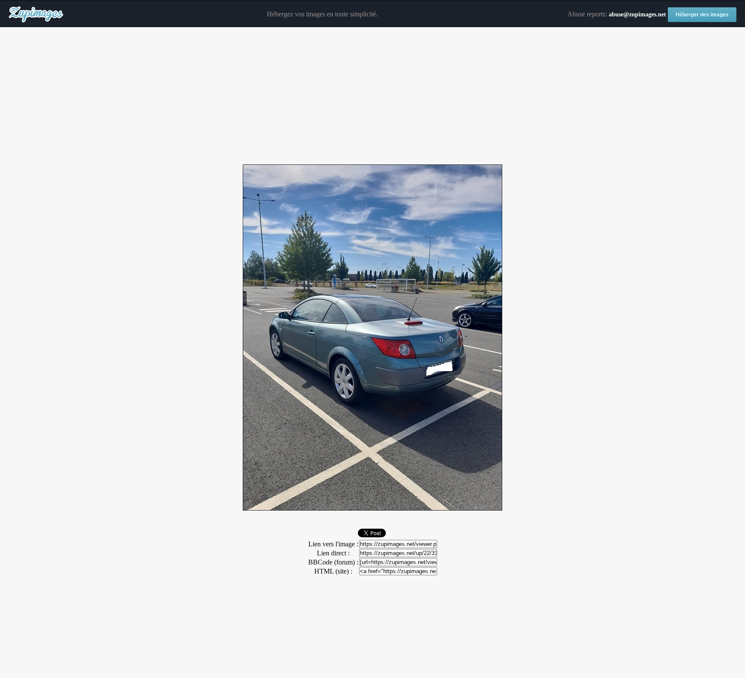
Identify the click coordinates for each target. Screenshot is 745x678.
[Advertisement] (372, 96)
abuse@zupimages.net (637, 14)
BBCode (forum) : (333, 562)
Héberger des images (702, 15)
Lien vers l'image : (333, 544)
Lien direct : (333, 553)
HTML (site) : (333, 571)
